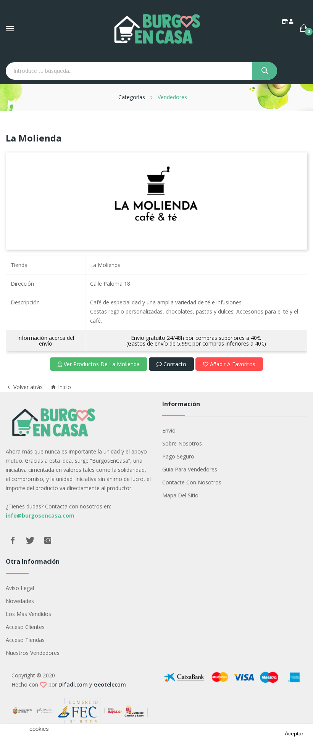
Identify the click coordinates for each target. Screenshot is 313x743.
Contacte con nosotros (191, 482)
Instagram (48, 540)
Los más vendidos (28, 614)
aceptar (294, 733)
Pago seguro (178, 456)
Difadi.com (73, 684)
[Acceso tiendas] (285, 21)
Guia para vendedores (189, 469)
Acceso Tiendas (25, 639)
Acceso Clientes (25, 626)
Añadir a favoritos (231, 364)
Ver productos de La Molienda (101, 364)
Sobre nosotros (182, 443)
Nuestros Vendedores (33, 652)
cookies (39, 729)
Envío (169, 430)
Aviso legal (20, 588)
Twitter (30, 540)
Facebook (12, 540)
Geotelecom (110, 684)
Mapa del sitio (180, 495)
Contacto (174, 364)
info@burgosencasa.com (40, 515)
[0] (303, 28)
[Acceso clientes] (291, 21)
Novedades (20, 601)
